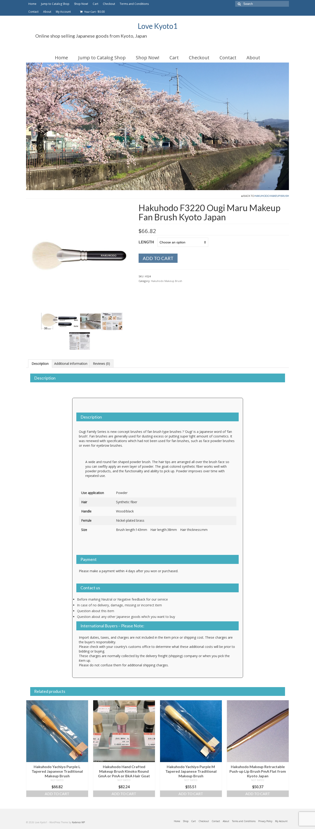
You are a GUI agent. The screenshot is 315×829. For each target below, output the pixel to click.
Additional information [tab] (70, 363)
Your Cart (94, 12)
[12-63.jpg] (90, 321)
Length (146, 242)
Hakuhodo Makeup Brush (272, 195)
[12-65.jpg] (79, 341)
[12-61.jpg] (47, 321)
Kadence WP (78, 822)
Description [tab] (40, 363)
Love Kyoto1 (158, 25)
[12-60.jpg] (79, 255)
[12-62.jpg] (69, 321)
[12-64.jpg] (112, 321)
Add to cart (158, 258)
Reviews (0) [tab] (101, 363)
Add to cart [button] (57, 793)
